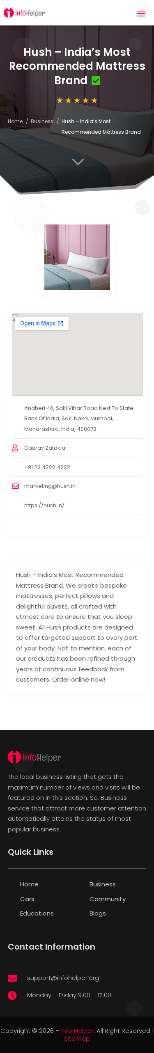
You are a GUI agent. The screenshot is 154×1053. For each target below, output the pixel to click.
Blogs (98, 913)
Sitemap (77, 1038)
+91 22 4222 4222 (47, 467)
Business (42, 121)
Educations (37, 913)
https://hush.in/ (44, 505)
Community (108, 899)
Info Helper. (78, 1030)
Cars (27, 899)
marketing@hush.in (50, 486)
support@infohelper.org (63, 977)
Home (15, 121)
